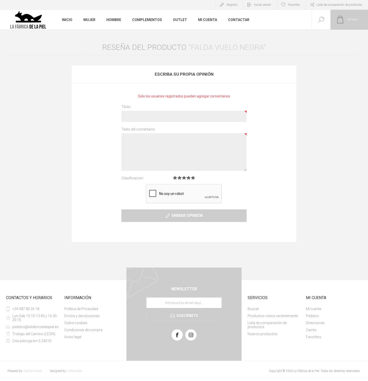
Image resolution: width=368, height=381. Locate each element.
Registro (232, 5)
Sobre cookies (75, 323)
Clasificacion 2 (179, 178)
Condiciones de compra (83, 330)
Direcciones (315, 323)
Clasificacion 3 (184, 178)
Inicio (67, 20)
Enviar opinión (187, 215)
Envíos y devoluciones (82, 316)
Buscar (253, 309)
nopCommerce (32, 371)
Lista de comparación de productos (339, 5)
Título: (126, 107)
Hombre (113, 20)
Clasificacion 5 (193, 178)
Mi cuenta (207, 20)
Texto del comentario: (138, 129)
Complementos (147, 20)
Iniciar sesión (262, 5)
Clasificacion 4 (188, 178)
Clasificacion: (132, 178)
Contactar (238, 20)
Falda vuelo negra (227, 47)
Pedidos (312, 316)
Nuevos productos (262, 334)
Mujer (89, 20)
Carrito (311, 330)
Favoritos (313, 337)
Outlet (180, 20)
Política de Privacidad (81, 309)
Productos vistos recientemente (273, 316)
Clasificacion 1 (175, 178)
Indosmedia (74, 371)
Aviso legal (72, 337)
